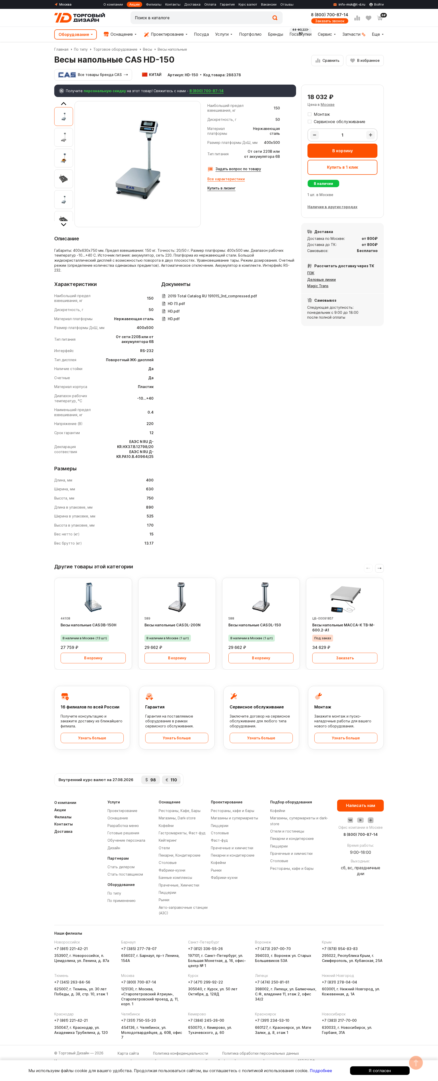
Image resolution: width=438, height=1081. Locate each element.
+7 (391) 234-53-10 (272, 1020)
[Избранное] (368, 18)
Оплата (210, 4)
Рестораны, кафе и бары (232, 810)
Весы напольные (172, 49)
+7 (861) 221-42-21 (71, 949)
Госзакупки (300, 34)
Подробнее (321, 1070)
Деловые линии (321, 279)
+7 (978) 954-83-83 (340, 949)
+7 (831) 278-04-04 (339, 982)
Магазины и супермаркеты (234, 818)
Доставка (192, 4)
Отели (164, 848)
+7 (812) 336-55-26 (205, 949)
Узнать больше (92, 738)
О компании (113, 4)
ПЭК (310, 273)
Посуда (201, 34)
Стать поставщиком (125, 874)
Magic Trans (317, 286)
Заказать (345, 658)
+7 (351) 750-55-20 (138, 1020)
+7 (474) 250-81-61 (272, 982)
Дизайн (113, 848)
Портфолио (250, 34)
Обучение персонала (126, 840)
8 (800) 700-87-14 (329, 14)
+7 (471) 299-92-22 (205, 982)
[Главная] (79, 18)
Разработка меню (123, 825)
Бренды (275, 34)
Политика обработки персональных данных (260, 1053)
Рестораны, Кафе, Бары (179, 810)
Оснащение (121, 34)
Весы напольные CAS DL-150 (254, 625)
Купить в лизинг (221, 188)
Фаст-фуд (219, 840)
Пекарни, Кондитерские (179, 855)
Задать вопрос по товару (238, 169)
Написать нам (360, 805)
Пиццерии (167, 892)
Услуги (222, 34)
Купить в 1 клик (342, 167)
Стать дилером (121, 867)
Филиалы (153, 4)
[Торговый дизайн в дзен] (370, 820)
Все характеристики (226, 179)
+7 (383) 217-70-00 (339, 1020)
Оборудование (74, 34)
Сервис (325, 34)
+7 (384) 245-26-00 (206, 1020)
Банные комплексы (175, 877)
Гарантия (227, 4)
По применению (121, 900)
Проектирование (167, 34)
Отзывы (287, 4)
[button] (379, 568)
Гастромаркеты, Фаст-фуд (182, 833)
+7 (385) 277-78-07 (139, 949)
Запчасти (351, 34)
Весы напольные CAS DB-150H (88, 625)
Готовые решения (123, 833)
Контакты (172, 4)
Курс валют (248, 4)
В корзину (342, 150)
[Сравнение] (357, 18)
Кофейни (166, 825)
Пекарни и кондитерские (232, 855)
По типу (81, 49)
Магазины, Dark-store (177, 818)
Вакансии (269, 4)
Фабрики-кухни (172, 870)
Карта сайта (128, 1053)
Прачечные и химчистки (232, 848)
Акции (134, 4)
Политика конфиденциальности (180, 1053)
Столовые (168, 862)
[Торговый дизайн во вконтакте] (350, 820)
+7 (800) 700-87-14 (138, 982)
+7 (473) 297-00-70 (273, 949)
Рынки (164, 900)
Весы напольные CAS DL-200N (172, 625)
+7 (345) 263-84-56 (72, 982)
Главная (61, 49)
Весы (147, 49)
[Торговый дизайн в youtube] (360, 820)
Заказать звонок (329, 21)
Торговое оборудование (115, 49)
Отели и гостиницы (287, 831)
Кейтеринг (168, 840)
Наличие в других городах (332, 207)
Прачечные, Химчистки (179, 885)
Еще (376, 34)
